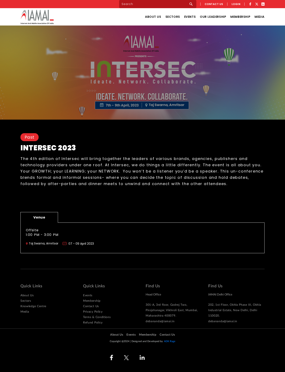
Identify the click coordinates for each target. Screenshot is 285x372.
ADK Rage (169, 341)
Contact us (214, 4)
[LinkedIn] (263, 4)
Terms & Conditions (97, 317)
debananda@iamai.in (160, 321)
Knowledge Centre (33, 306)
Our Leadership (213, 17)
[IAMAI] (37, 17)
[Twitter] (257, 4)
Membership (240, 17)
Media (260, 17)
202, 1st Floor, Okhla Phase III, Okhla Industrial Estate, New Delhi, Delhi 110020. (234, 310)
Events (190, 17)
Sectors (172, 17)
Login (236, 4)
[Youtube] (172, 357)
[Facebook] (250, 4)
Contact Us (91, 306)
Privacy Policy (93, 311)
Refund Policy (93, 322)
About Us (153, 17)
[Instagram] (157, 357)
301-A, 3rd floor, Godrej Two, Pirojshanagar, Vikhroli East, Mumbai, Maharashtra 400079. (172, 310)
